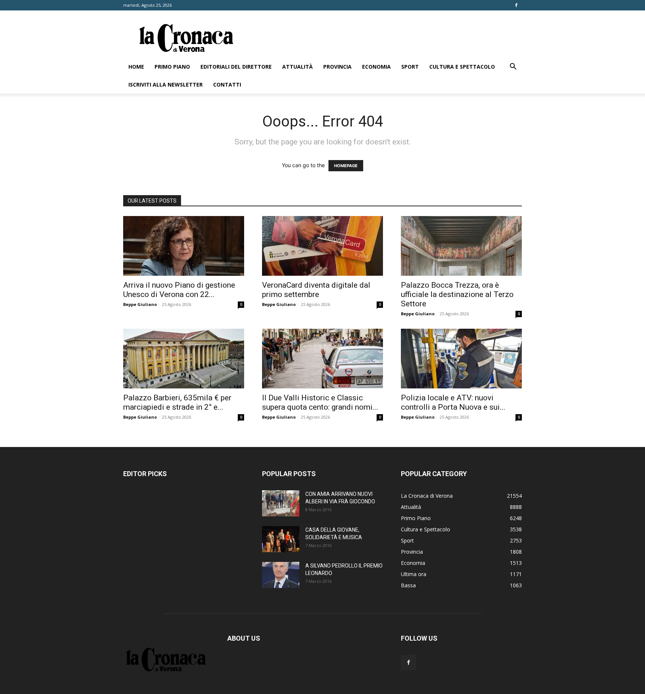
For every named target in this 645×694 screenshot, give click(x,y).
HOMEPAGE (346, 165)
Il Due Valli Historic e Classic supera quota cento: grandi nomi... (320, 402)
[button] (513, 67)
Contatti (227, 84)
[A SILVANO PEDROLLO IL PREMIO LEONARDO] (280, 575)
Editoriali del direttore (236, 66)
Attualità (297, 66)
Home (136, 66)
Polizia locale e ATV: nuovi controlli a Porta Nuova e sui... (453, 402)
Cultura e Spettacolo (462, 66)
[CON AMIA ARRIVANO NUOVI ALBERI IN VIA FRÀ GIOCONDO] (280, 503)
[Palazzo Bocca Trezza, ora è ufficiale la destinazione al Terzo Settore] (461, 246)
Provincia (337, 66)
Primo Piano (172, 66)
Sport (410, 66)
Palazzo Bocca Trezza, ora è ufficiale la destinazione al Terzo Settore (457, 294)
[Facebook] (516, 5)
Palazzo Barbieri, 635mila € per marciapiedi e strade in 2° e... (177, 402)
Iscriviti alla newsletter (165, 84)
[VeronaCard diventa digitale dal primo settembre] (322, 246)
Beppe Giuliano (140, 304)
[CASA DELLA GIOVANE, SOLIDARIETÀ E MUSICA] (280, 539)
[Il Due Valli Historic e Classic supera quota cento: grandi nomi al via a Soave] (322, 358)
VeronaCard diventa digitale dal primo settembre (316, 290)
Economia (376, 66)
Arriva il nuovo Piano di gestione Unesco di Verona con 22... (179, 290)
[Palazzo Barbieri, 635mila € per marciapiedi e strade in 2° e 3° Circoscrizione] (183, 358)
